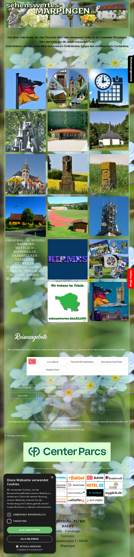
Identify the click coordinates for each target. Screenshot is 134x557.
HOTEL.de (95, 485)
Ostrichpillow (77, 493)
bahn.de (95, 478)
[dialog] (29, 514)
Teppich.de (113, 493)
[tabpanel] (67, 49)
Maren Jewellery (57, 492)
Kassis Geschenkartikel (116, 485)
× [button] (52, 477)
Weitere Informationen (39, 507)
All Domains (57, 477)
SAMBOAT (95, 493)
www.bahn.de (52, 362)
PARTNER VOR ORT (84, 515)
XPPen (95, 500)
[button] (29, 546)
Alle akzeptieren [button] (29, 529)
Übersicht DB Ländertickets (82, 362)
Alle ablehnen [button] (30, 538)
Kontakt (67, 515)
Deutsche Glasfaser (58, 485)
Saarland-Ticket (52, 370)
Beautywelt (114, 478)
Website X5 (76, 500)
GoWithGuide (77, 485)
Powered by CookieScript (30, 549)
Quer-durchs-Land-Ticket (111, 362)
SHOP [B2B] (103, 515)
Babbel (76, 478)
